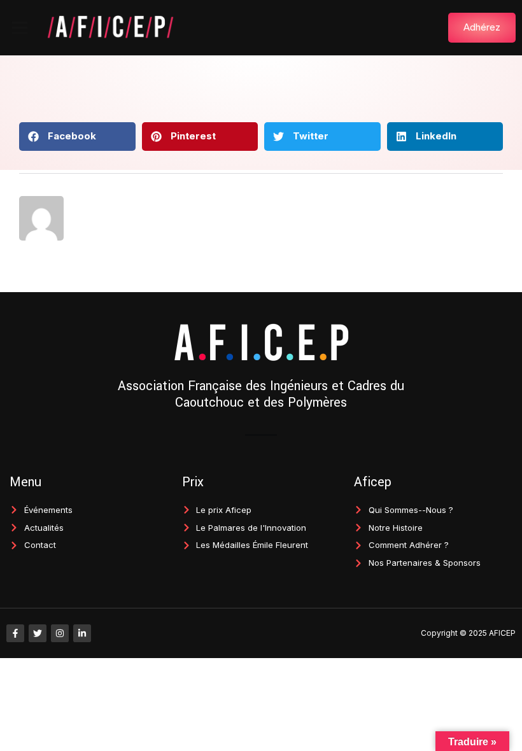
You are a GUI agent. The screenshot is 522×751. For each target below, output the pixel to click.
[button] (19, 27)
